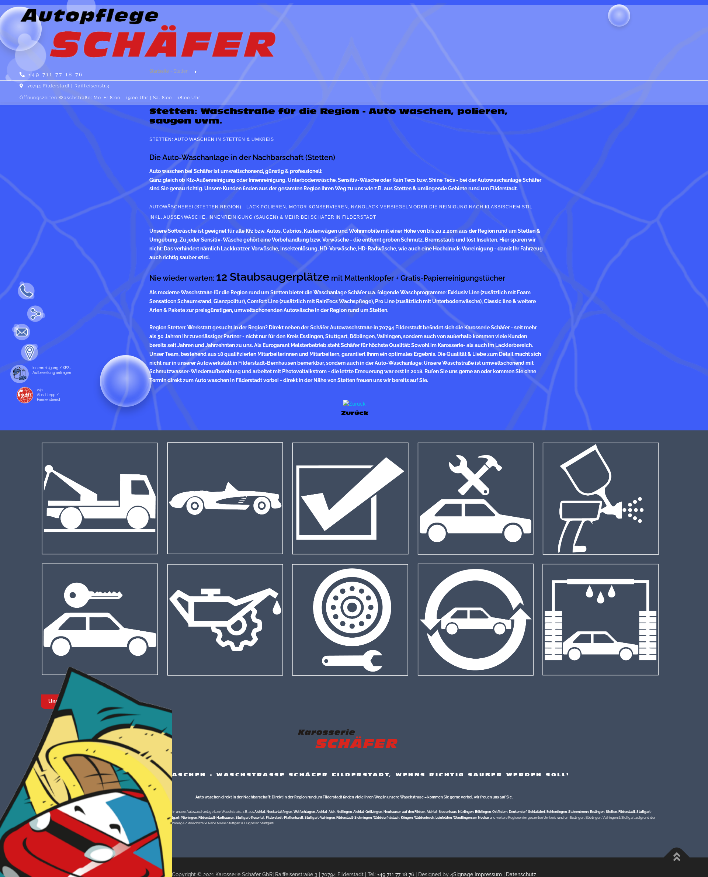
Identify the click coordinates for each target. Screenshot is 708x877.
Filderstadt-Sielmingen (354, 817)
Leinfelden (443, 817)
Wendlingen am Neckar (471, 817)
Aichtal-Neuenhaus (442, 812)
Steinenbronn (578, 812)
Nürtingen (465, 812)
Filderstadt (626, 812)
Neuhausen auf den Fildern (404, 812)
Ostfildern (499, 812)
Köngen (407, 817)
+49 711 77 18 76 (55, 74)
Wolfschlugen (304, 812)
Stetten (611, 812)
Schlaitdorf (536, 812)
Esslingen (597, 812)
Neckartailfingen (279, 812)
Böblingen (483, 812)
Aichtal (259, 812)
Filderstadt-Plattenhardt (284, 817)
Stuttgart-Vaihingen (320, 817)
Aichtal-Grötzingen (367, 812)
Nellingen (344, 812)
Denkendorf (518, 812)
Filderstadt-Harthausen (216, 817)
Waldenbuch (424, 817)
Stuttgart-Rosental (250, 817)
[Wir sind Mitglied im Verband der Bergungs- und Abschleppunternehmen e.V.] (19, 396)
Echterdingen (556, 812)
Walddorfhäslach (386, 817)
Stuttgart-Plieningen (181, 817)
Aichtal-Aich (325, 812)
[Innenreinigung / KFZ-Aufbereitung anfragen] (13, 374)
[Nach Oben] (677, 858)
